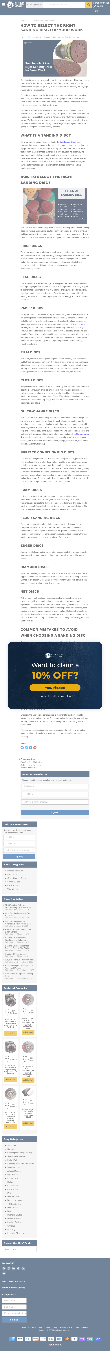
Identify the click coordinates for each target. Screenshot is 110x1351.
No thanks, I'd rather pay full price (55, 696)
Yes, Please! (55, 688)
